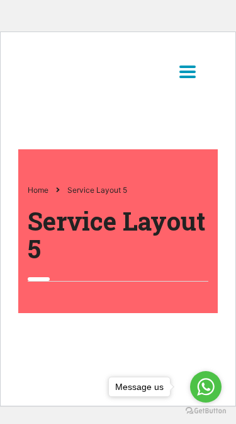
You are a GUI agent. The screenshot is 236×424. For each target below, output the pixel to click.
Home (38, 190)
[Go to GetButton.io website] (206, 411)
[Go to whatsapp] (206, 387)
